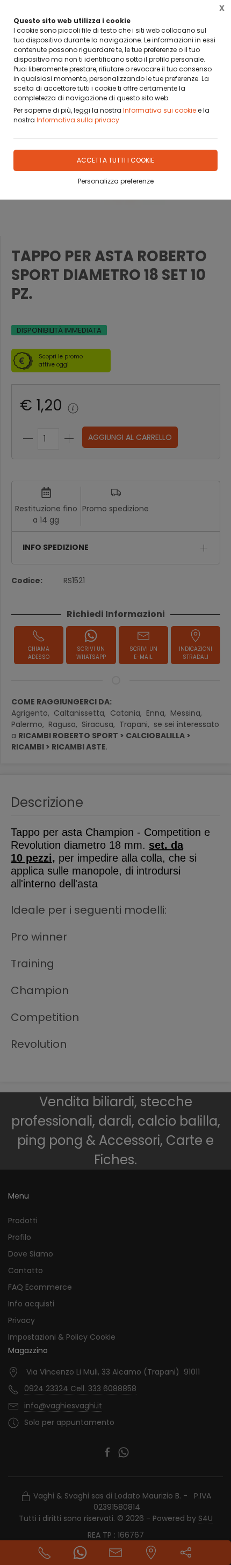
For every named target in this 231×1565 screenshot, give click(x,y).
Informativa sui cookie (159, 110)
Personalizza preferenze (116, 181)
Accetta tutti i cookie (115, 160)
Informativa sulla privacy (78, 119)
